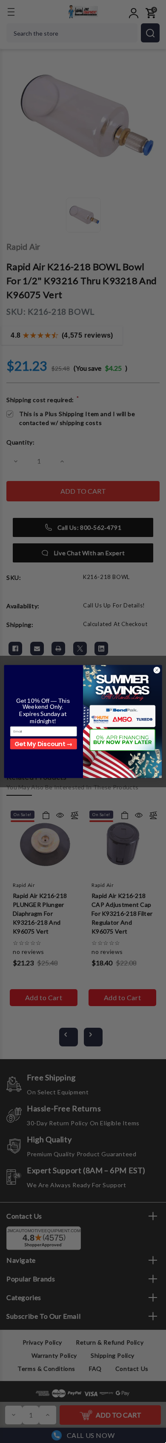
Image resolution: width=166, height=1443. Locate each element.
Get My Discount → (43, 743)
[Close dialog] (156, 670)
